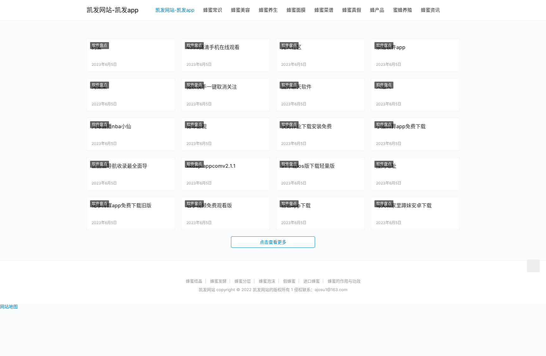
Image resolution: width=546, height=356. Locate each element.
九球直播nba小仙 (111, 126)
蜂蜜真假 (351, 10)
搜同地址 (386, 166)
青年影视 (196, 126)
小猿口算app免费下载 (401, 126)
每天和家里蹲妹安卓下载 (404, 205)
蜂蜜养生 (268, 10)
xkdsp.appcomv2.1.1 (211, 166)
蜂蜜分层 (242, 281)
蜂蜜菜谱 (323, 10)
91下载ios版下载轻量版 (308, 166)
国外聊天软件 (296, 87)
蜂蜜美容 (240, 10)
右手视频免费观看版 (209, 205)
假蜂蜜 (289, 281)
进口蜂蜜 (311, 281)
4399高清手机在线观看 (213, 47)
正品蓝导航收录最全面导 (119, 166)
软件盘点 (99, 45)
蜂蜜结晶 (194, 281)
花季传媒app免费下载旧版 (121, 205)
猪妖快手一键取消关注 (211, 87)
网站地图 (9, 306)
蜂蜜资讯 (430, 10)
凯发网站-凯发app (174, 10)
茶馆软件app (390, 47)
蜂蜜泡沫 (267, 281)
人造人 (383, 87)
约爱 (97, 47)
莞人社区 (291, 47)
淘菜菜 (99, 87)
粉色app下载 (296, 205)
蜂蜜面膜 (296, 10)
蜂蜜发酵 (218, 281)
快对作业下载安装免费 (306, 126)
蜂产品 (377, 10)
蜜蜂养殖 (402, 10)
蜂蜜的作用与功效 (344, 281)
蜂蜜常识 (212, 10)
